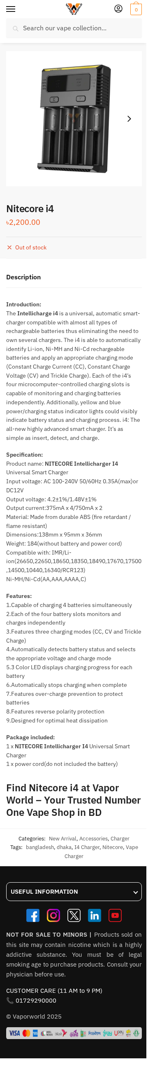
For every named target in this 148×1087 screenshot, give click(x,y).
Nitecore (112, 847)
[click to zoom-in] (74, 118)
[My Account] (118, 9)
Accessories (93, 838)
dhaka (64, 847)
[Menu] (18, 9)
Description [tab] (23, 277)
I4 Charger (86, 847)
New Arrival (62, 838)
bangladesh (40, 847)
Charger (120, 838)
